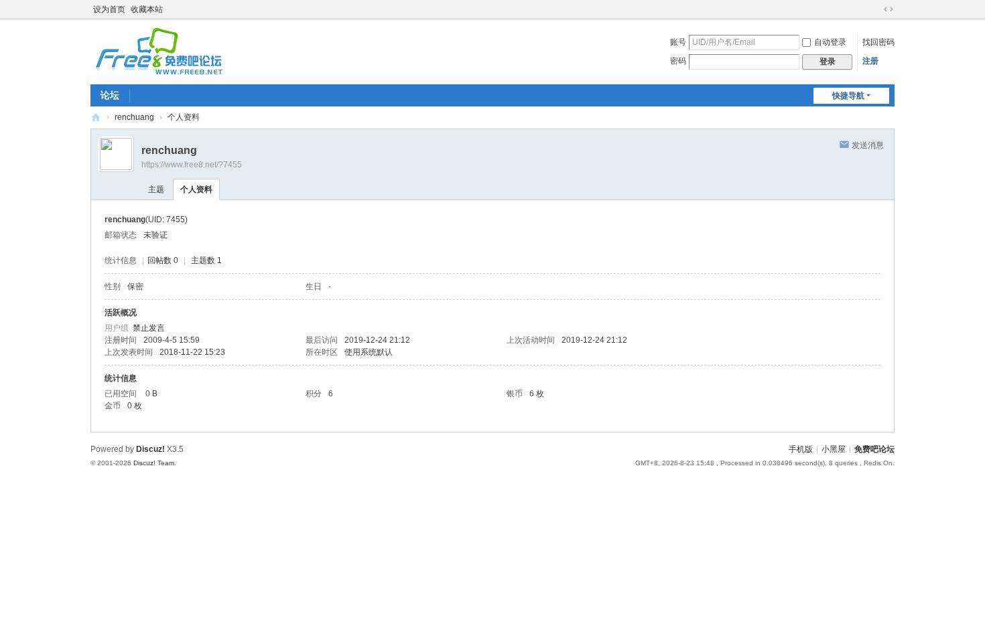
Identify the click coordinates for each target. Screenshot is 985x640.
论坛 (110, 95)
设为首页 (109, 9)
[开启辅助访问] (875, 9)
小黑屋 (834, 449)
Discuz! (150, 449)
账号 (678, 42)
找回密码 (878, 42)
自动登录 (830, 42)
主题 (156, 189)
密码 (678, 61)
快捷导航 (848, 95)
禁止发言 (149, 328)
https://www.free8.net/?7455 (191, 164)
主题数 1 (206, 260)
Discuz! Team (153, 463)
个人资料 (196, 189)
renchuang (134, 117)
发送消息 (868, 145)
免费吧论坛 (95, 117)
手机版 (801, 449)
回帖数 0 (162, 260)
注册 (870, 61)
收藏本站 (147, 9)
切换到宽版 (888, 9)
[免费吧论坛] (157, 70)
